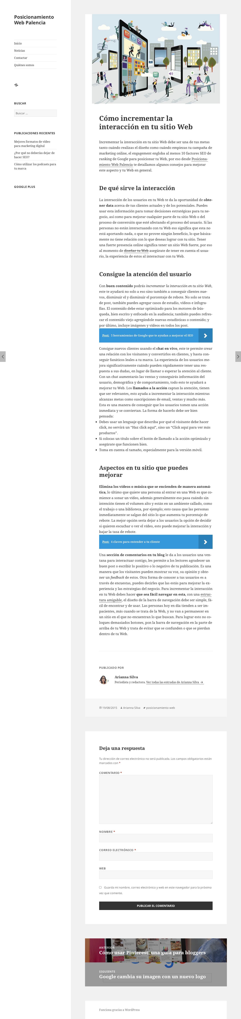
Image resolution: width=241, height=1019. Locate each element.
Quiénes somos (24, 65)
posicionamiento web (160, 708)
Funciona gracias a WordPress (119, 1010)
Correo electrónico (117, 850)
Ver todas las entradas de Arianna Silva (173, 682)
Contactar (20, 58)
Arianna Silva (131, 708)
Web (102, 868)
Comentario (110, 773)
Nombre (107, 832)
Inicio (18, 43)
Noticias (19, 51)
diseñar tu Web (136, 250)
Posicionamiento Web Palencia (34, 20)
